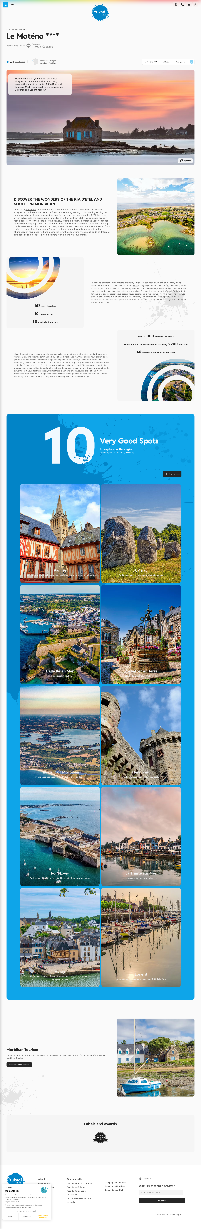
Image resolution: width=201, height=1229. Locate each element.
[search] (191, 62)
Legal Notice (44, 1183)
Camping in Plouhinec (115, 1182)
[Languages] (176, 4)
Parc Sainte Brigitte (76, 1187)
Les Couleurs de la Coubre (79, 1183)
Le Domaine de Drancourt (79, 1198)
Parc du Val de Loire (76, 1191)
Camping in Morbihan (115, 1186)
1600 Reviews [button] (20, 62)
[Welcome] (100, 12)
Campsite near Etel (114, 1190)
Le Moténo (72, 1194)
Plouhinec (31, 209)
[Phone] (182, 4)
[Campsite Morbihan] (100, 1138)
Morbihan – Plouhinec (48, 63)
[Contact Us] (189, 4)
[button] (8, 4)
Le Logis (71, 1202)
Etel (81, 218)
